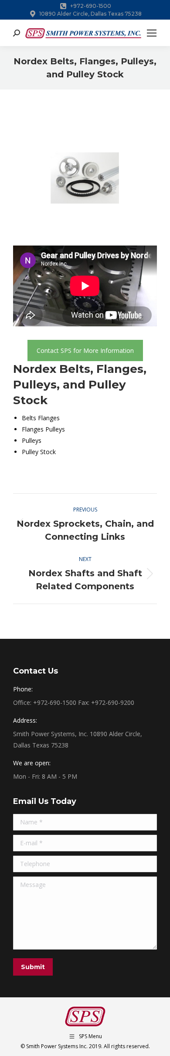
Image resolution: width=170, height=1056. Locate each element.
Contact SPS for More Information (85, 350)
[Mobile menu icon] (151, 33)
